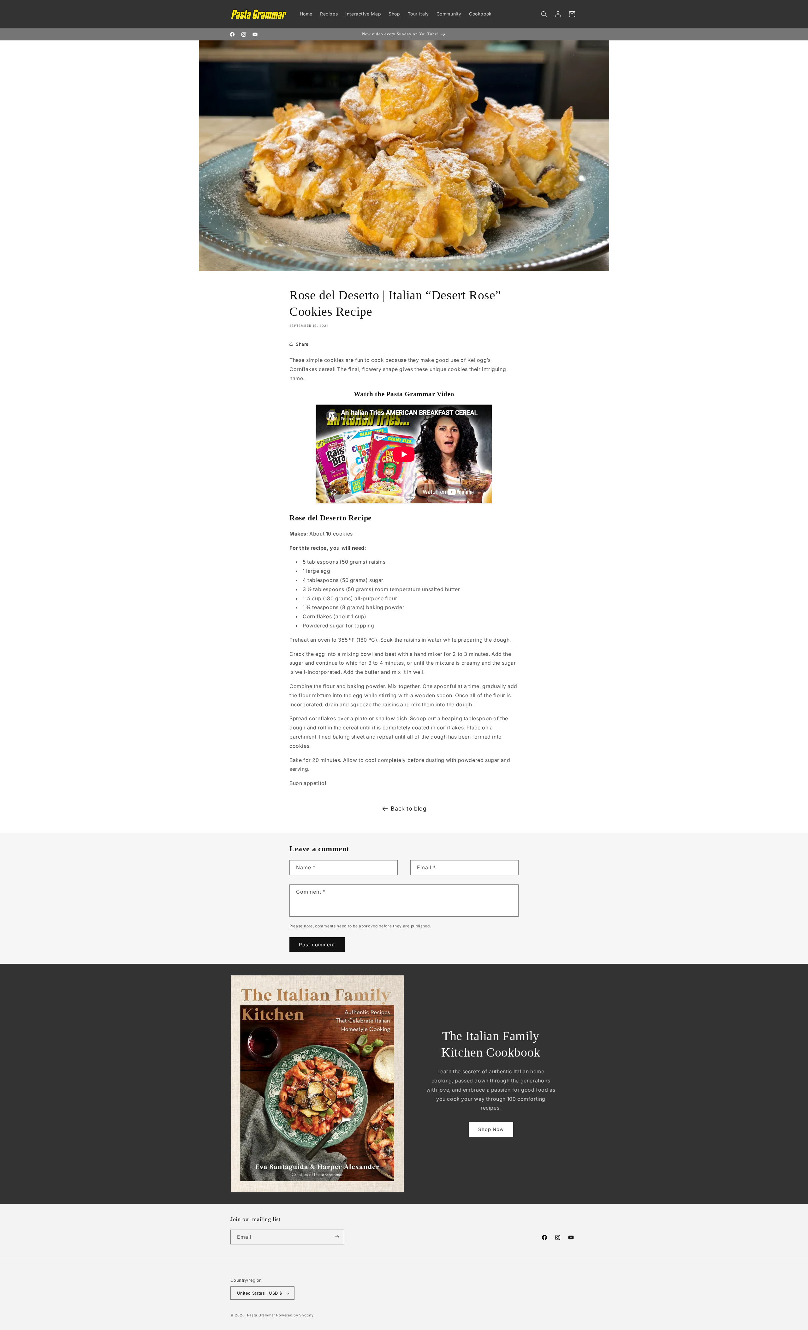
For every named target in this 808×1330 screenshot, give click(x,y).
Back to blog (408, 808)
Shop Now (491, 1129)
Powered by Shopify (295, 1315)
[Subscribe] (337, 1236)
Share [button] (302, 343)
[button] (544, 14)
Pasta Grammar (261, 1315)
